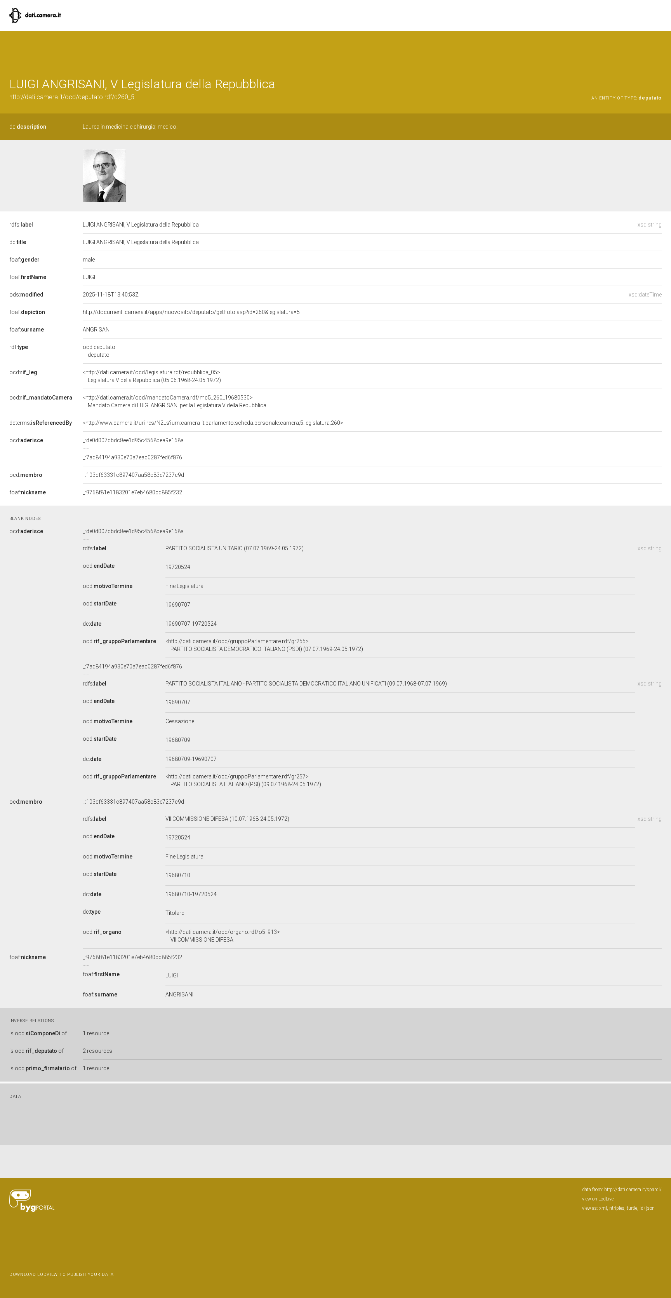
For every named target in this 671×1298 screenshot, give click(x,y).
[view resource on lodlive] (658, 50)
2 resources (97, 1051)
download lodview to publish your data (61, 1274)
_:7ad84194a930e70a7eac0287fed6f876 (132, 457)
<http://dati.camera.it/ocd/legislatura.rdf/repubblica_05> (152, 376)
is (38, 1033)
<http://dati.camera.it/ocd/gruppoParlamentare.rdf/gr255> (264, 645)
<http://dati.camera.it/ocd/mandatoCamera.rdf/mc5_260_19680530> (174, 401)
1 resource (96, 1033)
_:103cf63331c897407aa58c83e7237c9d (133, 475)
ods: (26, 294)
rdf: (18, 347)
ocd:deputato (99, 351)
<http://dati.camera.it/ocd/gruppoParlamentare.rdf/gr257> (243, 780)
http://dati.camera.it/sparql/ (633, 1189)
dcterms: (40, 423)
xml (603, 1208)
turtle (632, 1208)
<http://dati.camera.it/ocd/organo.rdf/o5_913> (222, 936)
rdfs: (21, 225)
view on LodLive (598, 1199)
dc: (27, 127)
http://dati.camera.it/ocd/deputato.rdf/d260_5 (71, 97)
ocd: (23, 372)
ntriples (616, 1208)
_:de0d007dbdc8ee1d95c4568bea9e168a (133, 440)
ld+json (647, 1208)
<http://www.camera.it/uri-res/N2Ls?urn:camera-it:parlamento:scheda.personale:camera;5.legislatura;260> (213, 423)
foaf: (24, 259)
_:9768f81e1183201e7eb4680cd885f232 (132, 492)
